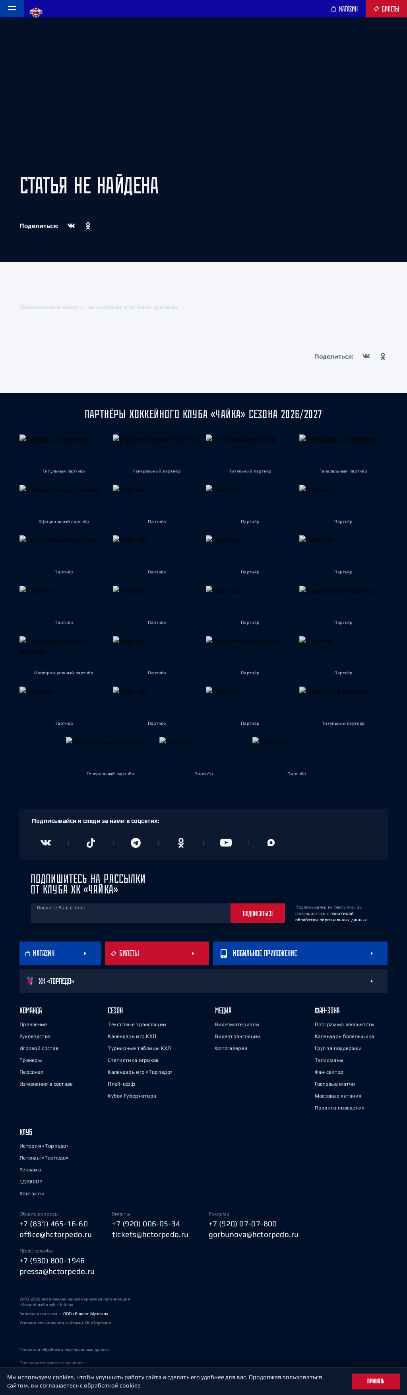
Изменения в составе (46, 1084)
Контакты (31, 1193)
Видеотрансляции (238, 1036)
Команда (30, 1010)
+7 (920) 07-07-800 (243, 1223)
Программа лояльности (344, 1024)
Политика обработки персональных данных (64, 1349)
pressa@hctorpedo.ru (57, 1271)
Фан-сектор (329, 1072)
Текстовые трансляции (137, 1024)
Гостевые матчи (335, 1084)
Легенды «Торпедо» (43, 1158)
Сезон (115, 1010)
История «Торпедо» (44, 1146)
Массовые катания (338, 1096)
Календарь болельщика (344, 1036)
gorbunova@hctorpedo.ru (254, 1234)
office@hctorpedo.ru (55, 1234)
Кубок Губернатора (132, 1096)
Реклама (30, 1170)
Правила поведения (340, 1108)
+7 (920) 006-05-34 (146, 1223)
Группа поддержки (338, 1048)
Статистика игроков (133, 1060)
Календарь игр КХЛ (132, 1036)
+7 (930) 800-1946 (52, 1260)
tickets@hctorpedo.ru (150, 1234)
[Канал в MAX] (271, 843)
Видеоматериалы (237, 1024)
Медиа (223, 1010)
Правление (33, 1024)
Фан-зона (327, 1010)
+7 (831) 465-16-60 (53, 1223)
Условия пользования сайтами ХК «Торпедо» (65, 1322)
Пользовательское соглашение (51, 1362)
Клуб (25, 1132)
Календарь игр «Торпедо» (140, 1072)
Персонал (31, 1072)
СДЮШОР (31, 1182)
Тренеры (30, 1060)
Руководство (34, 1036)
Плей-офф (121, 1084)
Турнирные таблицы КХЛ (139, 1048)
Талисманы (329, 1060)
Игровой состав (38, 1048)
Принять (376, 1381)
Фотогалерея (231, 1048)
